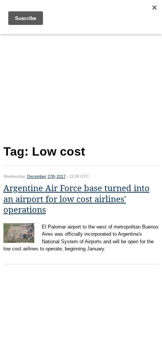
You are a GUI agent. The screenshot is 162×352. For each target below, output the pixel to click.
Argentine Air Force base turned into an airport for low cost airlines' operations (76, 199)
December (36, 176)
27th (51, 176)
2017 (61, 176)
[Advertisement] (81, 87)
